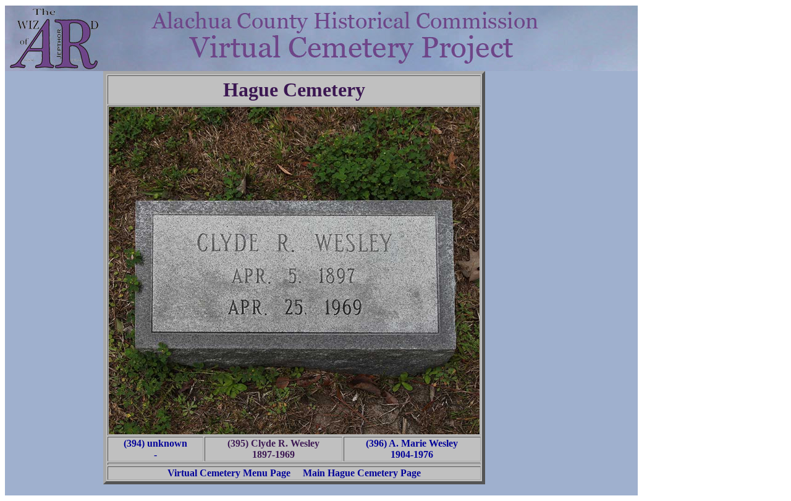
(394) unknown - (155, 449)
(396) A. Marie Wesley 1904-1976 (412, 449)
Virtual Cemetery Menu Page (228, 473)
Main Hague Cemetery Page (362, 473)
